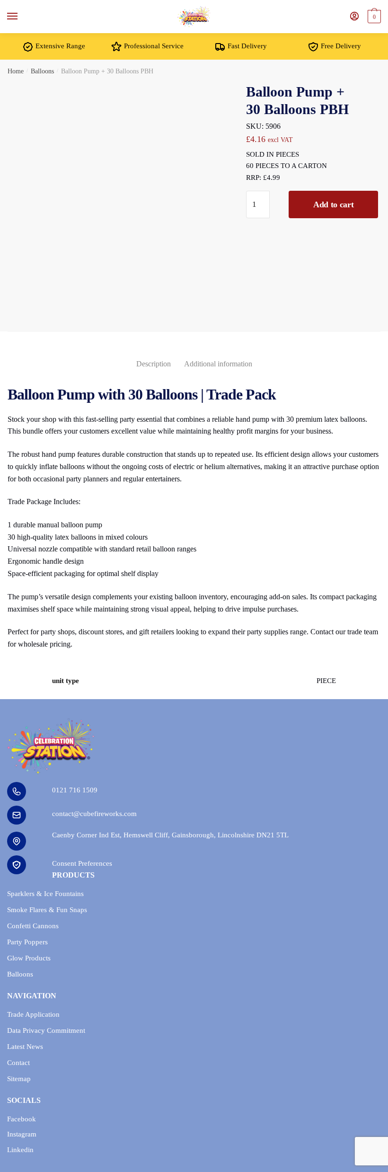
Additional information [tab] (218, 364)
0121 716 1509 (74, 790)
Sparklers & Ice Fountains (45, 893)
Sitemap (19, 1079)
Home (16, 71)
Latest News (25, 1046)
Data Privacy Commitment (46, 1030)
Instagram (21, 1134)
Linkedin (20, 1150)
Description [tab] (153, 364)
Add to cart (333, 204)
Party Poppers (27, 942)
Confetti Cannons (33, 926)
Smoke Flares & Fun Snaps (47, 910)
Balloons (42, 71)
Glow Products (29, 958)
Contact (18, 1062)
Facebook (21, 1119)
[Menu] (21, 16)
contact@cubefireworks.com (94, 813)
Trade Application (33, 1014)
